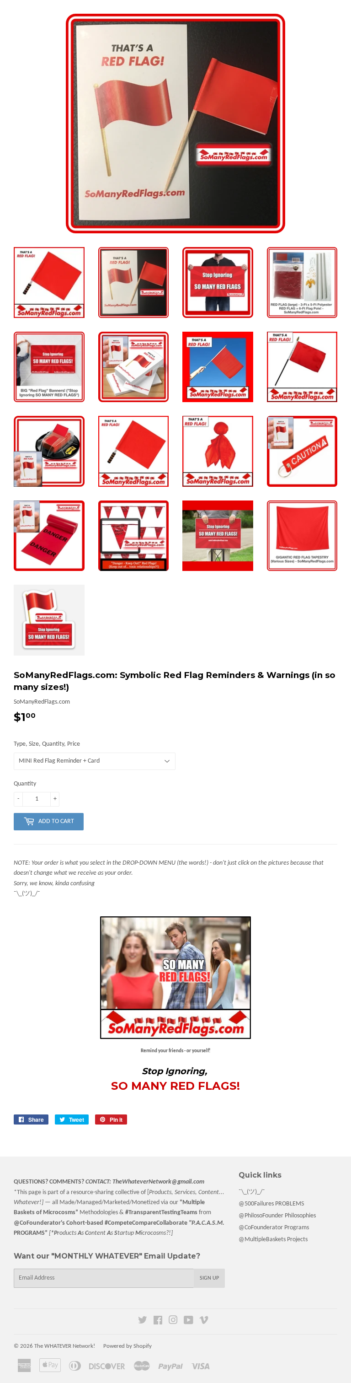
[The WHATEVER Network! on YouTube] (188, 1321)
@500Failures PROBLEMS (271, 1203)
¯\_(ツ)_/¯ (252, 1192)
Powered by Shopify (127, 1346)
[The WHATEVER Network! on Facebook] (158, 1321)
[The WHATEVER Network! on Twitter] (142, 1321)
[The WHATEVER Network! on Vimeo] (203, 1321)
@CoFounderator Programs (274, 1227)
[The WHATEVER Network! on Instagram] (173, 1321)
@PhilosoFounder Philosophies (277, 1215)
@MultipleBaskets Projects (273, 1239)
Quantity (25, 783)
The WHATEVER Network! (64, 1346)
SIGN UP (209, 1278)
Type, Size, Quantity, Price (47, 744)
